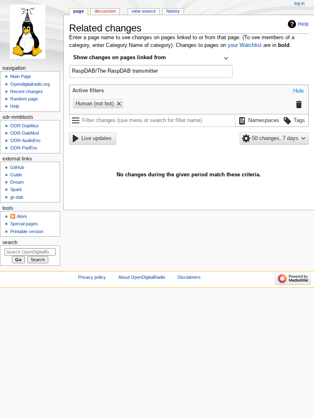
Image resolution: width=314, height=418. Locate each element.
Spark (16, 189)
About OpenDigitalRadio (141, 277)
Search (10, 242)
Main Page (20, 76)
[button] (298, 91)
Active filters (88, 90)
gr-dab (16, 197)
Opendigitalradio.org (30, 84)
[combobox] (151, 58)
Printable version (26, 231)
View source (144, 11)
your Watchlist (245, 45)
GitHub (17, 167)
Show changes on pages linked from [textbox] (119, 57)
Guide (16, 174)
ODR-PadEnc (24, 147)
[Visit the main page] (31, 31)
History (173, 11)
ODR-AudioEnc (25, 140)
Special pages (24, 223)
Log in (299, 3)
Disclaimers (189, 277)
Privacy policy (92, 277)
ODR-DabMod (24, 133)
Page (78, 11)
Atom (22, 216)
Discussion (105, 11)
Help (303, 24)
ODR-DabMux (24, 125)
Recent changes (26, 91)
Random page (24, 98)
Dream (17, 182)
